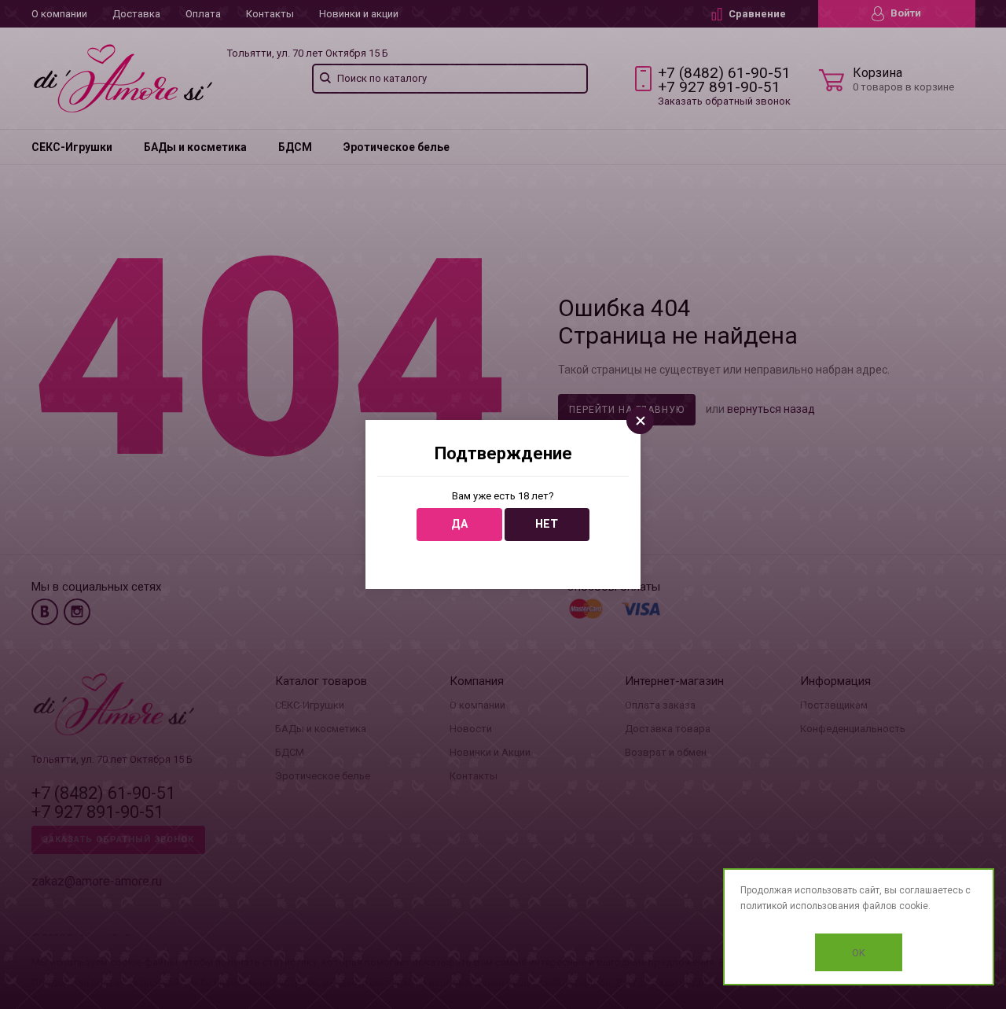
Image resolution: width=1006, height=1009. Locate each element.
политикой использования (800, 905)
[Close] (640, 420)
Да (459, 524)
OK (858, 953)
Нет (546, 524)
